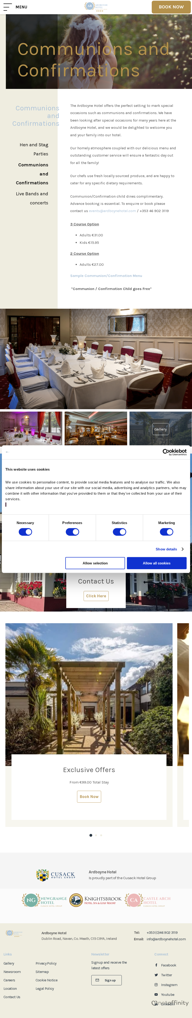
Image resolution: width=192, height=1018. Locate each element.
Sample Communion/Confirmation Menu (106, 275)
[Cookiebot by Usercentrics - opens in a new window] (166, 452)
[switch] (72, 531)
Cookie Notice (46, 980)
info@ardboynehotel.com (166, 939)
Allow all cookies (156, 563)
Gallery (9, 963)
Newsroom (12, 971)
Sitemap (42, 971)
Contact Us (12, 997)
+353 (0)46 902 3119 (162, 932)
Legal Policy (45, 988)
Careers (9, 980)
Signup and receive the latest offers (109, 965)
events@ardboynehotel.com (113, 211)
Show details (166, 549)
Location (10, 988)
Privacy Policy (46, 963)
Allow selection (95, 563)
